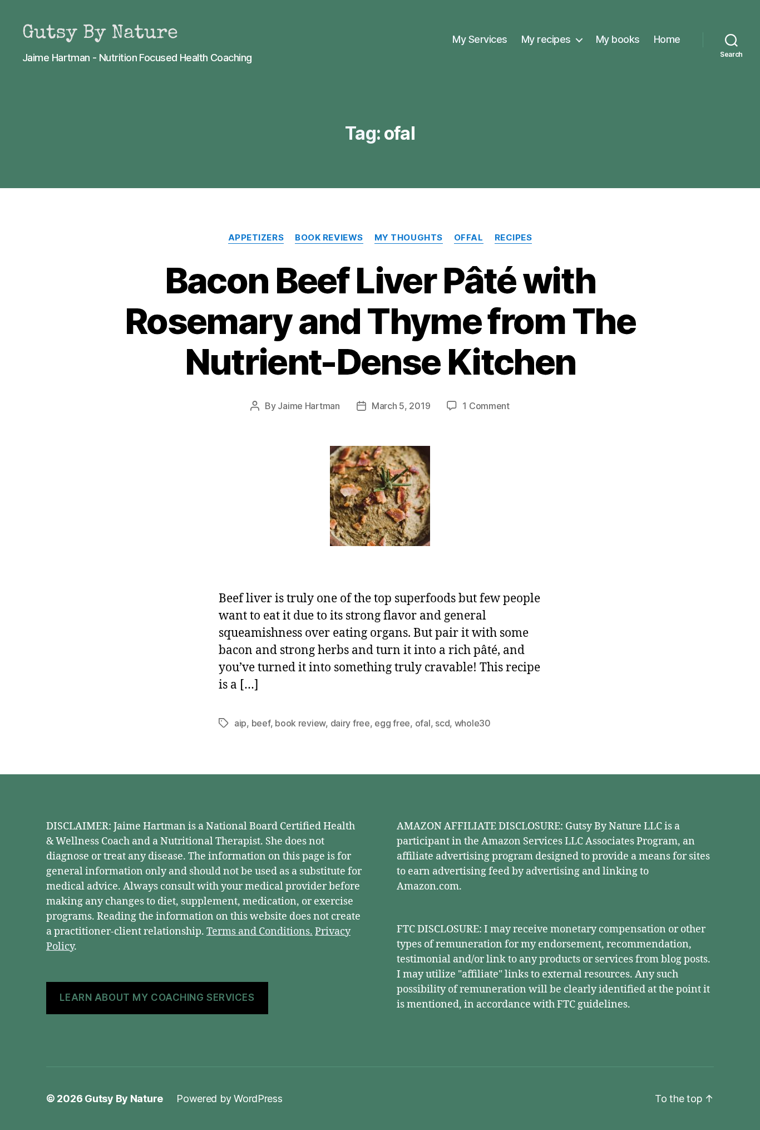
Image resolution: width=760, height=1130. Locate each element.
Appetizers (256, 238)
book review (300, 723)
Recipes (513, 238)
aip (240, 723)
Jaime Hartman (309, 405)
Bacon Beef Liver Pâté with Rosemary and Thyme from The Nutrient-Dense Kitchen (380, 321)
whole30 (473, 723)
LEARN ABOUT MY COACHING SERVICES (157, 997)
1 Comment (486, 405)
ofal (423, 723)
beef (260, 723)
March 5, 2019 (401, 405)
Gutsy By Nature (124, 1098)
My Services (479, 39)
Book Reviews (329, 238)
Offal (468, 238)
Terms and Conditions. (259, 931)
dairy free (350, 723)
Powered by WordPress (229, 1098)
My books (618, 39)
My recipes (546, 39)
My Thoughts (408, 238)
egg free (392, 723)
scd (442, 723)
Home (667, 39)
